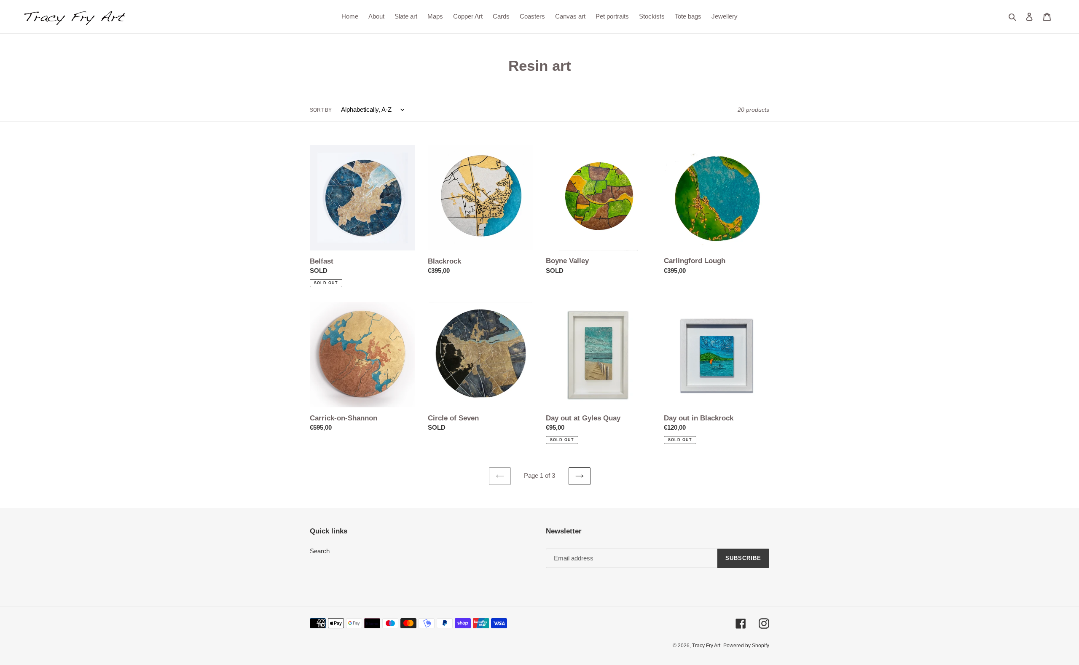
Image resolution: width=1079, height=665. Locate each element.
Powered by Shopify (746, 646)
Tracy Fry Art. (707, 646)
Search (320, 551)
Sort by (321, 110)
